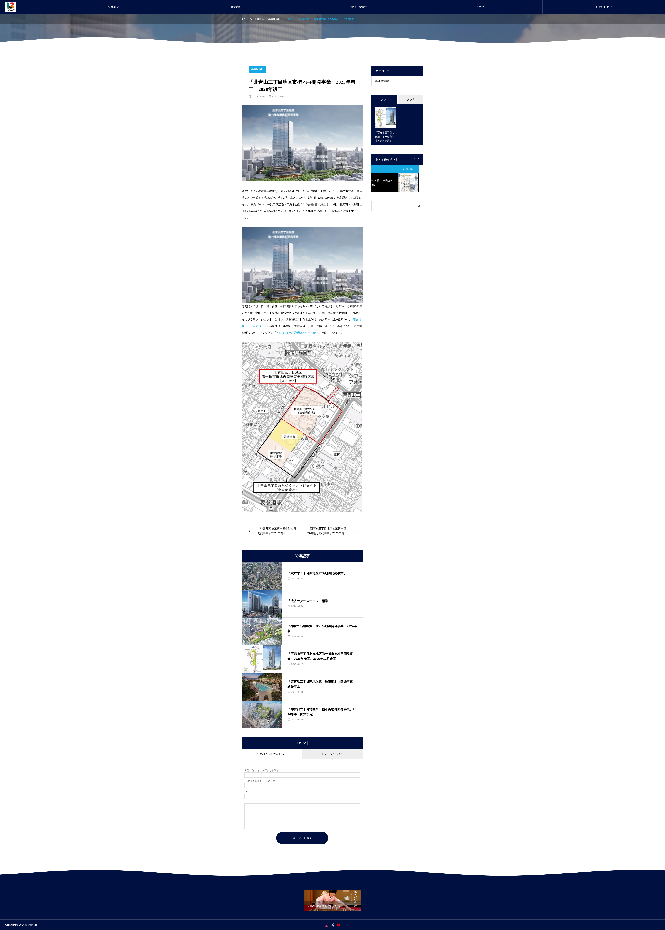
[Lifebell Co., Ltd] (10, 7)
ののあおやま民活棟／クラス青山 (297, 332)
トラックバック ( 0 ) (332, 754)
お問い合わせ (604, 6)
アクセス (481, 6)
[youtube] (338, 925)
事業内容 (236, 6)
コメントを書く (302, 837)
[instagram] (326, 925)
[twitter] (332, 925)
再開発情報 (257, 69)
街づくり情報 (358, 6)
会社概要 (113, 6)
